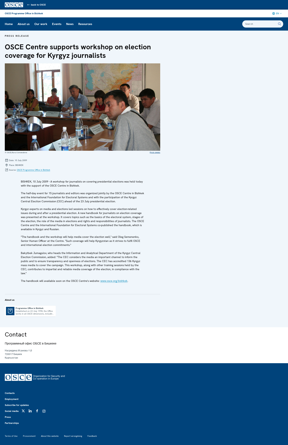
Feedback (92, 436)
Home (9, 24)
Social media (12, 411)
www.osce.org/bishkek (114, 281)
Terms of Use (11, 436)
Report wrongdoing (73, 436)
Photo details (155, 152)
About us (24, 24)
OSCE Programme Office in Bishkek (24, 13)
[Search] (279, 24)
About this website (50, 436)
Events (56, 24)
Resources (85, 24)
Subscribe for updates (17, 405)
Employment (11, 399)
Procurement (29, 436)
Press (8, 417)
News (70, 24)
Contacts (10, 393)
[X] (23, 411)
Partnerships (12, 423)
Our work (40, 24)
